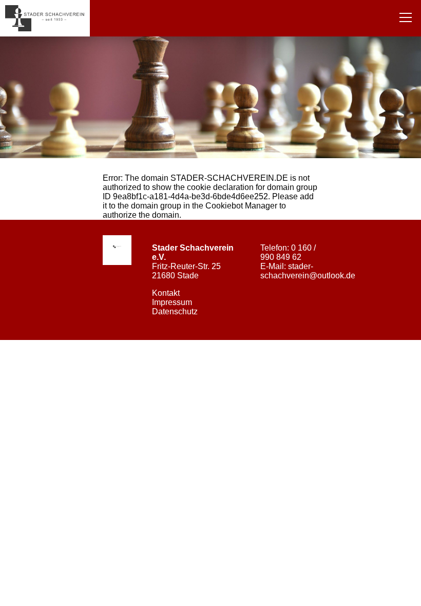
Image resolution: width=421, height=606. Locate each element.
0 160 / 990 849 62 (288, 252)
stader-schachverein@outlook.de (307, 271)
